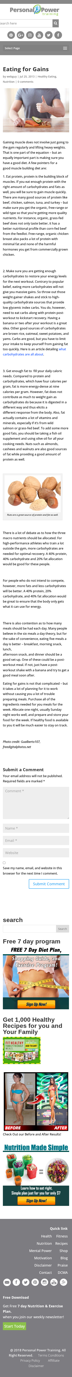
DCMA (63, 1272)
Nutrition (9, 81)
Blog (64, 1258)
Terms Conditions (51, 1355)
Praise (63, 1265)
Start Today (14, 1326)
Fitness (62, 1236)
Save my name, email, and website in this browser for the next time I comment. (32, 870)
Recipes (61, 1243)
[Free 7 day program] (36, 1008)
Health (46, 1236)
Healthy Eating (47, 76)
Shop (64, 1250)
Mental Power (40, 1250)
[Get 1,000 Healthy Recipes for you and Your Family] (22, 1063)
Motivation (43, 1258)
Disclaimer (43, 1265)
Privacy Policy (30, 1360)
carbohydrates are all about (23, 354)
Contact (45, 1272)
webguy (12, 76)
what (63, 349)
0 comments (25, 81)
